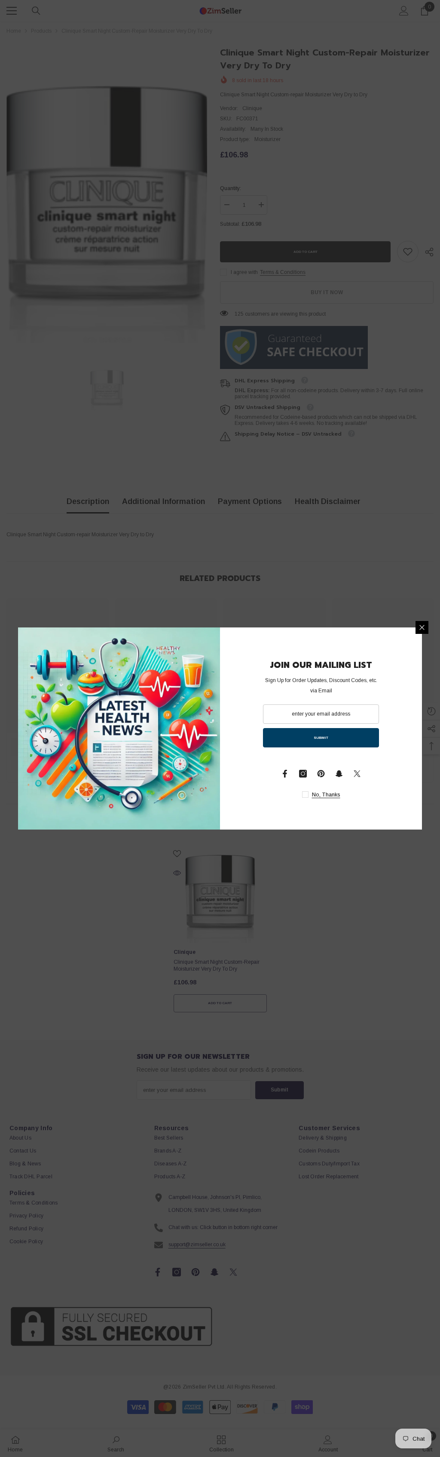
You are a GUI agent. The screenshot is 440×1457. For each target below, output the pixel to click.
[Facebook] (285, 774)
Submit (321, 738)
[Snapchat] (339, 774)
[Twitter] (357, 774)
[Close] (422, 627)
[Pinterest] (321, 774)
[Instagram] (303, 774)
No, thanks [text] (326, 795)
